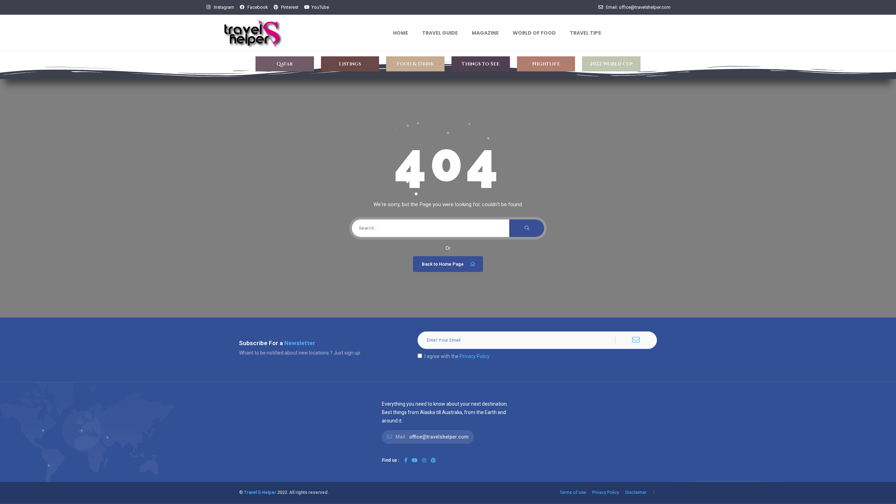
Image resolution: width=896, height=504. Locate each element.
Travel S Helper (260, 492)
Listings (350, 64)
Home (400, 32)
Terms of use (573, 492)
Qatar (284, 64)
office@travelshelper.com (439, 437)
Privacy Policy (475, 356)
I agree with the (457, 356)
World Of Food (534, 32)
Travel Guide (440, 32)
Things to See (480, 64)
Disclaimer (635, 492)
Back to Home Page (443, 264)
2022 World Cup (611, 64)
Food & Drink (415, 64)
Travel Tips (585, 32)
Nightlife (546, 64)
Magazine (485, 32)
